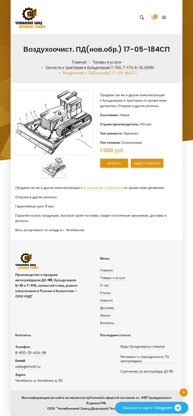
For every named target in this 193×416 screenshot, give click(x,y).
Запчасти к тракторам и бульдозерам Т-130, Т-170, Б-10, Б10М (99, 68)
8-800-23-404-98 (30, 352)
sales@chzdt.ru (27, 366)
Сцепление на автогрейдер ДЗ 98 (147, 371)
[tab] (54, 168)
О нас (104, 285)
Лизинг (105, 315)
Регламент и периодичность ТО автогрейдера (145, 359)
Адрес (20, 374)
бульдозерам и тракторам (103, 187)
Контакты (107, 323)
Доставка (107, 307)
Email (20, 360)
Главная (79, 62)
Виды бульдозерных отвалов (143, 346)
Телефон (22, 347)
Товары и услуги (106, 62)
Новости (106, 300)
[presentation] (54, 167)
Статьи (105, 292)
